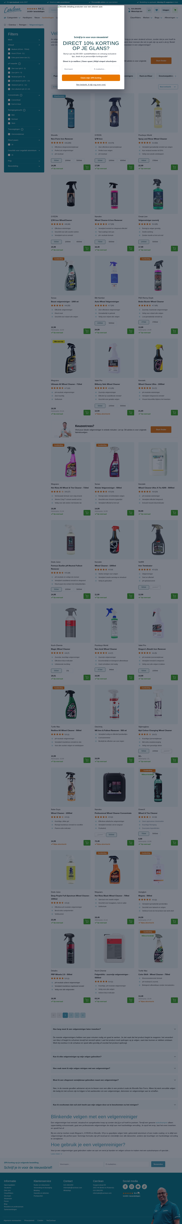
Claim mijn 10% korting (91, 78)
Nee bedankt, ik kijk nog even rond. (91, 85)
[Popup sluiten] (121, 9)
